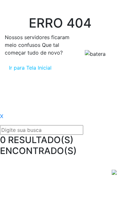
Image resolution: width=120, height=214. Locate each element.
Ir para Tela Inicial (30, 67)
